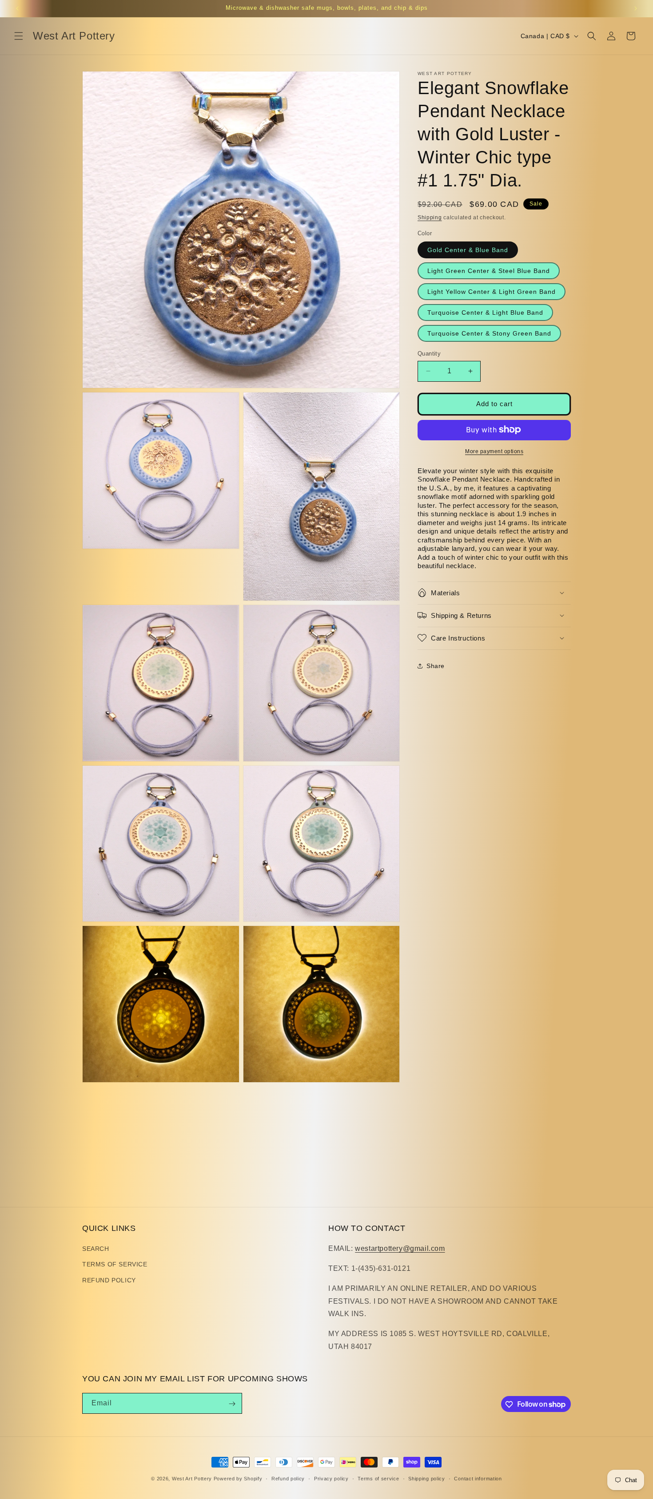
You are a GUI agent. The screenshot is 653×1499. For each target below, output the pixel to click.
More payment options (494, 451)
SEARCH (95, 1249)
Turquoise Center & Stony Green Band (489, 333)
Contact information (478, 1478)
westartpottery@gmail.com (400, 1249)
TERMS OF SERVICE (114, 1264)
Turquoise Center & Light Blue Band (485, 312)
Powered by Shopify (238, 1478)
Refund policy (288, 1478)
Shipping (430, 217)
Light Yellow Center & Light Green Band (491, 291)
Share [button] (435, 665)
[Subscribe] (232, 1403)
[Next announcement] (635, 8)
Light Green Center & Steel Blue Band (488, 270)
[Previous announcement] (17, 8)
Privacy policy (331, 1478)
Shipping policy (426, 1478)
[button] (18, 36)
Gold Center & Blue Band (467, 249)
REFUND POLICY (109, 1280)
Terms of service (378, 1478)
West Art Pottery (192, 1478)
